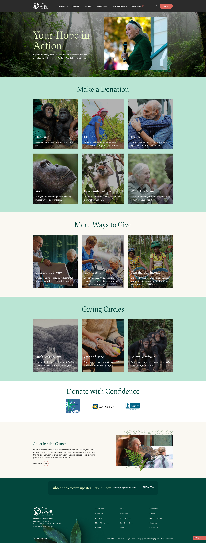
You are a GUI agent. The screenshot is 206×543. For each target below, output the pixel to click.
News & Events (102, 6)
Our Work (88, 6)
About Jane (62, 6)
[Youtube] (46, 539)
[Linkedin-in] (38, 539)
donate (166, 6)
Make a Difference (119, 6)
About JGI (75, 6)
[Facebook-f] (34, 539)
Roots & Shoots (136, 6)
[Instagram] (42, 539)
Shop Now (37, 463)
